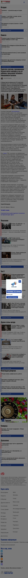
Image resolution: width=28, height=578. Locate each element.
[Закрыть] (19, 281)
